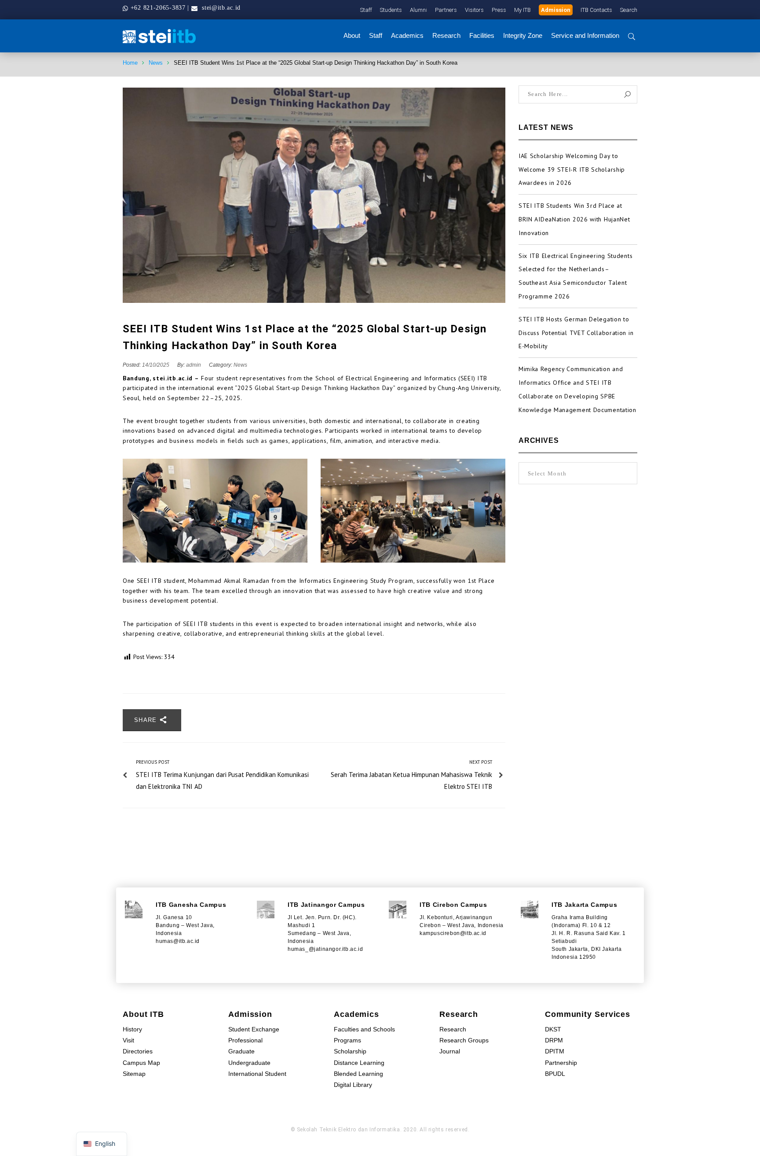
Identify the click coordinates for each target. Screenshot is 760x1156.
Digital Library (353, 1084)
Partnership (561, 1062)
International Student (257, 1073)
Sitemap (134, 1073)
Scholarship (350, 1051)
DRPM (554, 1040)
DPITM (554, 1051)
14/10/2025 (156, 365)
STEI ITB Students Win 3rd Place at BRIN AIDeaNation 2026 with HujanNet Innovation (574, 219)
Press (499, 10)
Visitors (474, 10)
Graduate (241, 1051)
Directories (138, 1051)
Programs (347, 1040)
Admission (555, 10)
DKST (553, 1029)
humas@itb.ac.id (178, 941)
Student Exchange (253, 1029)
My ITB (522, 10)
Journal (449, 1051)
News (156, 62)
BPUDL (555, 1073)
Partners (446, 10)
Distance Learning (359, 1062)
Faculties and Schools (364, 1029)
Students (391, 10)
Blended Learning (358, 1073)
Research (452, 1029)
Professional (245, 1040)
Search (628, 10)
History (132, 1029)
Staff (366, 10)
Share (146, 720)
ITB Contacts (596, 10)
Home (130, 62)
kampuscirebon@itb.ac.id (453, 933)
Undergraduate (249, 1062)
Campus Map (141, 1062)
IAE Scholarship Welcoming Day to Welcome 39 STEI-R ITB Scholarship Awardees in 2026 (572, 169)
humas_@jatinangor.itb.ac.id (325, 949)
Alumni (418, 10)
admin (193, 365)
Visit (128, 1040)
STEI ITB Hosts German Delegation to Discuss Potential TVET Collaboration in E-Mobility (576, 332)
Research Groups (464, 1040)
